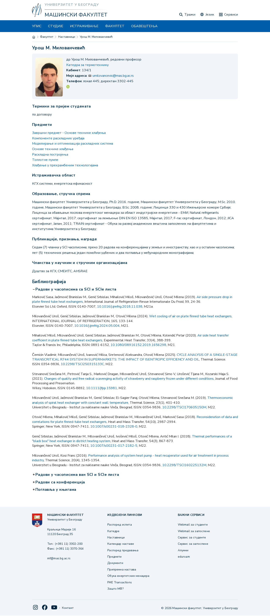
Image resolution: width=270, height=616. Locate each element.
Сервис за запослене (193, 544)
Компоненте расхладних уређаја (58, 138)
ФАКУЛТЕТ (114, 26)
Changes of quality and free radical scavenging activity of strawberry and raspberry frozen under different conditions (129, 378)
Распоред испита (119, 525)
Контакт (68, 608)
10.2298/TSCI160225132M (184, 465)
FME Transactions (119, 582)
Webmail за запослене (194, 531)
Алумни (183, 550)
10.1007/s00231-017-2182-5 (113, 445)
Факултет (46, 37)
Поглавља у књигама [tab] (56, 489)
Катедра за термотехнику (87, 65)
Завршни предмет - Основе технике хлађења (69, 132)
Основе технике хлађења (52, 149)
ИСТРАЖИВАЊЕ (84, 26)
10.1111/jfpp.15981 (101, 388)
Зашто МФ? (115, 589)
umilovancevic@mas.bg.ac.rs (113, 75)
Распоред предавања (122, 550)
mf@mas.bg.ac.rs (58, 558)
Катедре (113, 531)
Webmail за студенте (193, 525)
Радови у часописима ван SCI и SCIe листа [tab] (77, 474)
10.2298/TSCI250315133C (82, 364)
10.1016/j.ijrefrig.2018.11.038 (119, 306)
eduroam (184, 557)
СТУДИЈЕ (55, 26)
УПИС (36, 26)
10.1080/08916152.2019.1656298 (138, 345)
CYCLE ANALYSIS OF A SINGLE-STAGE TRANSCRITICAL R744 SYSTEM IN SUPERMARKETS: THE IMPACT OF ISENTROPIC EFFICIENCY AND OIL (135, 357)
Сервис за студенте (192, 537)
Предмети (114, 557)
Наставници (66, 37)
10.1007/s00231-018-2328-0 (113, 426)
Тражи (189, 14)
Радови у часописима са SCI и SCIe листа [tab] (76, 289)
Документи (115, 563)
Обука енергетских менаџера (128, 576)
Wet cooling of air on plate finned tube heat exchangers (190, 316)
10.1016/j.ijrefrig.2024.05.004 (97, 325)
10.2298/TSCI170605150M (184, 407)
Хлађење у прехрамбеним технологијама (65, 165)
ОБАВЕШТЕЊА (144, 26)
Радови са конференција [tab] (60, 482)
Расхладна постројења (50, 154)
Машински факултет (76, 14)
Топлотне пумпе (45, 159)
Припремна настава (121, 570)
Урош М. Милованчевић (96, 37)
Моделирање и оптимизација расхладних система (72, 143)
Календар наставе (120, 544)
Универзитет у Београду (72, 4)
